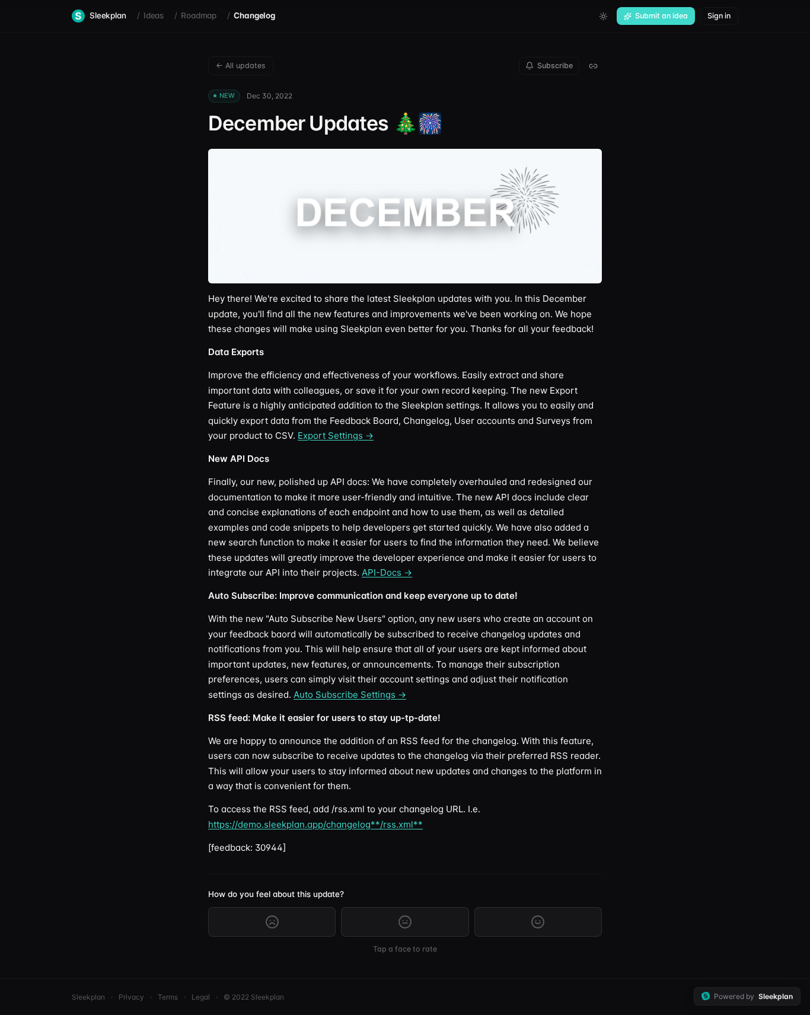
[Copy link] (593, 66)
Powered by (753, 996)
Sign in (719, 15)
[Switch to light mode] (603, 16)
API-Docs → (387, 572)
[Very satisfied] (538, 922)
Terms (168, 996)
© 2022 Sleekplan (254, 996)
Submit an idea (661, 15)
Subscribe (555, 65)
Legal (201, 996)
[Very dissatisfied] (272, 922)
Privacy (131, 996)
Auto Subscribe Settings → (350, 694)
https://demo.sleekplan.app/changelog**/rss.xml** (315, 824)
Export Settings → (336, 435)
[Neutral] (404, 922)
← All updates (241, 65)
